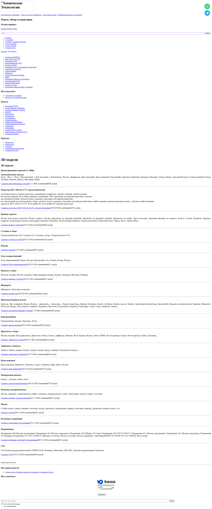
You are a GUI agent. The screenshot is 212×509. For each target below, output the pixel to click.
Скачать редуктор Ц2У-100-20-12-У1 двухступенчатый (25, 208)
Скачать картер (7, 250)
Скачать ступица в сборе (12, 239)
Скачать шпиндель (9, 293)
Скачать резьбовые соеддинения (15, 423)
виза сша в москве (50, 15)
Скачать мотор (7, 412)
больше (3, 29)
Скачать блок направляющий (14, 264)
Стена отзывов (10, 44)
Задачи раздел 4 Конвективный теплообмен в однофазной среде (29, 472)
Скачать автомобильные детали (15, 183)
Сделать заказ (10, 48)
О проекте (9, 40)
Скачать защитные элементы (13, 354)
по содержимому (10, 506)
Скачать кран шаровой (11, 369)
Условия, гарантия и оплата (15, 42)
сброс (15, 29)
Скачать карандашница (11, 325)
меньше (10, 29)
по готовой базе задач (12, 504)
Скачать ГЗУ (6, 454)
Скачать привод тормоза (12, 225)
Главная (8, 38)
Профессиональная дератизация (70, 15)
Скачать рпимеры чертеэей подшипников (19, 440)
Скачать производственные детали (16, 310)
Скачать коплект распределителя (15, 398)
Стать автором (10, 46)
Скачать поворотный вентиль (14, 383)
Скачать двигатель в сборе (12, 340)
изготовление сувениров (10, 15)
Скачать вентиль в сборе (12, 279)
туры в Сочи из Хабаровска (31, 15)
